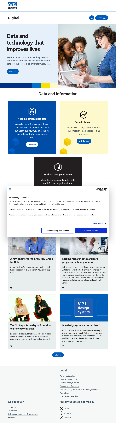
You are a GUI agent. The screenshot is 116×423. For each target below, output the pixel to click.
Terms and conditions (68, 379)
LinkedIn (67, 413)
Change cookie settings (69, 396)
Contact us (12, 407)
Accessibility (64, 393)
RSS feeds (12, 417)
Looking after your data (69, 383)
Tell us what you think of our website (23, 414)
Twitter (66, 408)
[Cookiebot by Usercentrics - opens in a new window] (97, 189)
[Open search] (91, 17)
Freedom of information (69, 386)
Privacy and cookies (67, 376)
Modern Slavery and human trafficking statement (80, 389)
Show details (98, 223)
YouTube (67, 417)
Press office (12, 411)
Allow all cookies (91, 231)
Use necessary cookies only (58, 231)
